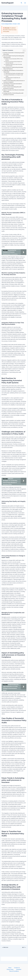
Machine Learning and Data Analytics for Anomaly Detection (14, 62)
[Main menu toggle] (25, 2)
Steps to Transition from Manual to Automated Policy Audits (13, 90)
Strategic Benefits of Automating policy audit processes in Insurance (13, 93)
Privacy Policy (10, 969)
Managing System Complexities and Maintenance (13, 78)
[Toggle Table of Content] (23, 50)
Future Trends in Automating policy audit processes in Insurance (12, 87)
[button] (21, 3)
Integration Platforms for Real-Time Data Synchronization (14, 65)
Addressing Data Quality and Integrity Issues (14, 73)
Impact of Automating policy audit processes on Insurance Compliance (14, 81)
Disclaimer (18, 969)
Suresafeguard (7, 3)
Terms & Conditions (14, 971)
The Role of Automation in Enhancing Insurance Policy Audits (13, 53)
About (9, 967)
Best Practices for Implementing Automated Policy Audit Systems (13, 68)
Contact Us (17, 967)
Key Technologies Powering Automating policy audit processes (13, 56)
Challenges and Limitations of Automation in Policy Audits (13, 71)
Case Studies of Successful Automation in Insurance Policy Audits (12, 84)
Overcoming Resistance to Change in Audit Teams (14, 75)
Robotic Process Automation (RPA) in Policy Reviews (14, 59)
